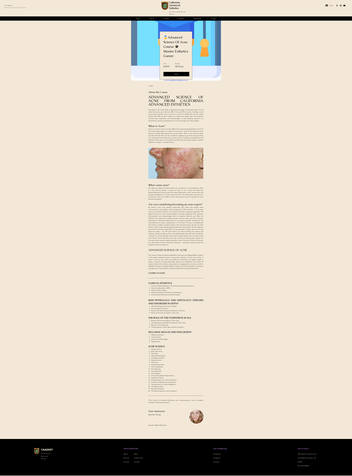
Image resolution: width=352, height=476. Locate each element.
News (136, 454)
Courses (126, 462)
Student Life (138, 458)
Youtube (216, 462)
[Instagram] (340, 5)
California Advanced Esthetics (174, 5)
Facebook (216, 454)
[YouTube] (344, 5)
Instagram (216, 458)
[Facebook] (337, 5)
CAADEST (47, 449)
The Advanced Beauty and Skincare (45, 456)
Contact (137, 462)
